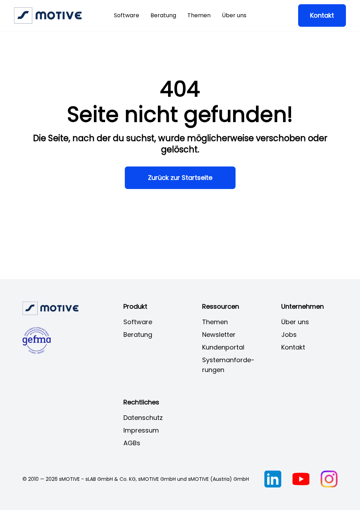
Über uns (234, 15)
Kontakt (322, 15)
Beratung (163, 15)
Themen (199, 15)
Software (126, 15)
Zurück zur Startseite (180, 177)
